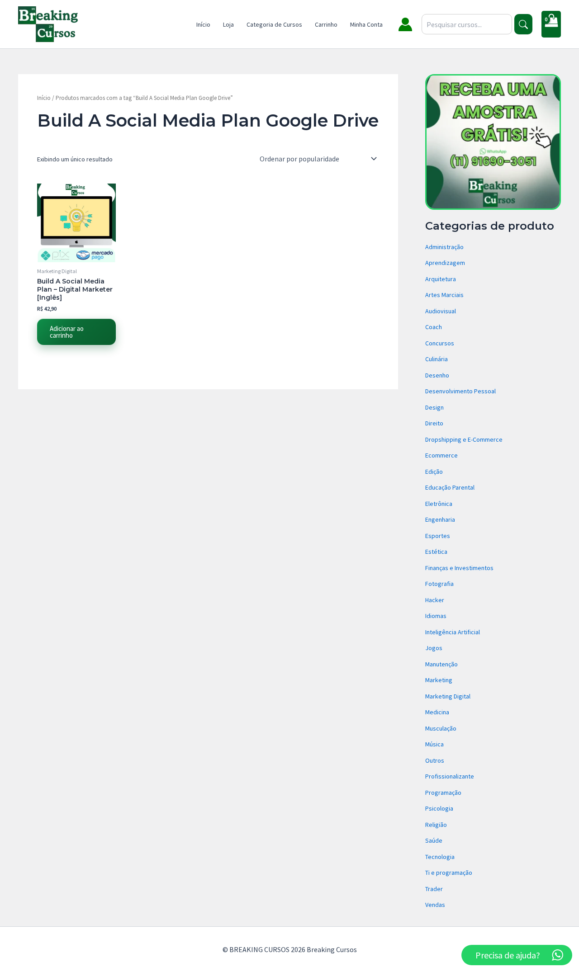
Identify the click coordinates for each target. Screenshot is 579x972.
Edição (434, 471)
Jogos (433, 648)
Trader (434, 889)
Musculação (440, 728)
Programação (443, 792)
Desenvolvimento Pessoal (460, 391)
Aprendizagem (445, 263)
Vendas (435, 905)
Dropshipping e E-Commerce (464, 439)
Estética (436, 551)
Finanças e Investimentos (459, 568)
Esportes (437, 536)
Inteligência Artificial (452, 632)
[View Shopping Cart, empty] (551, 24)
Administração (444, 247)
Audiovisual (440, 311)
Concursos (439, 343)
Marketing (438, 680)
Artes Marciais (444, 295)
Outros (434, 760)
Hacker (434, 600)
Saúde (433, 840)
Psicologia (439, 808)
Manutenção (441, 664)
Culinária (436, 359)
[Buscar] (523, 24)
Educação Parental (450, 487)
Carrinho (326, 24)
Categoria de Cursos (274, 24)
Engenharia (440, 519)
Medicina (437, 712)
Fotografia (439, 584)
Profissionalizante (449, 776)
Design (434, 407)
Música (434, 744)
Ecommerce (441, 455)
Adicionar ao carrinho (67, 332)
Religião (436, 825)
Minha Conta (366, 24)
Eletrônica (438, 504)
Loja (228, 24)
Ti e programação (448, 872)
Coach (433, 327)
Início (203, 24)
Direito (434, 423)
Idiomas (435, 616)
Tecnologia (440, 857)
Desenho (437, 375)
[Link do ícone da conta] (405, 24)
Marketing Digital (447, 696)
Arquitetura (440, 279)
